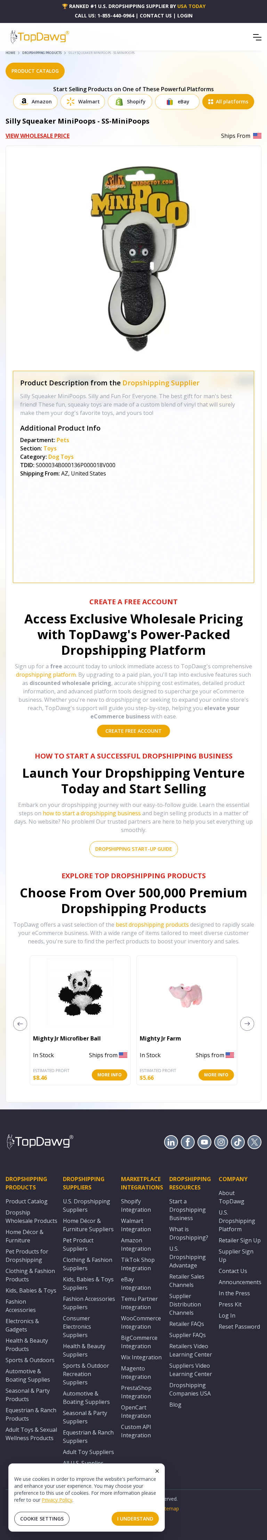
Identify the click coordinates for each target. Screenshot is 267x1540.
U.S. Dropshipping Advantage (187, 1257)
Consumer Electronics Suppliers (77, 1326)
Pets (63, 440)
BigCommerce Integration (139, 1342)
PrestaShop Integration (136, 1392)
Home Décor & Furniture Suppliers (88, 1225)
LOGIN (185, 15)
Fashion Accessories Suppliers (89, 1303)
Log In (227, 1315)
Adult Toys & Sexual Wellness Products (31, 1434)
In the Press (234, 1293)
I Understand (135, 1518)
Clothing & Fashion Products (30, 1275)
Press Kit (230, 1304)
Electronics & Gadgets (22, 1325)
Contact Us (233, 1271)
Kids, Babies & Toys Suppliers (88, 1283)
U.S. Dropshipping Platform (237, 1221)
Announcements (240, 1282)
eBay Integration (136, 1283)
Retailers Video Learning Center (190, 1350)
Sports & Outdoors (30, 1360)
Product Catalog (27, 1201)
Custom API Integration (136, 1431)
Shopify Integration (136, 1205)
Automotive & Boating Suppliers (86, 1398)
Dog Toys (61, 457)
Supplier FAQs (187, 1335)
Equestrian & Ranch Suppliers (88, 1437)
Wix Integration (141, 1357)
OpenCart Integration (136, 1412)
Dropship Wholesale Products (31, 1217)
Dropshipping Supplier (161, 382)
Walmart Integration (136, 1225)
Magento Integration (136, 1373)
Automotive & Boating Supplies (28, 1375)
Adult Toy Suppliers (88, 1452)
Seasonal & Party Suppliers (85, 1417)
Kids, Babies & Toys (31, 1290)
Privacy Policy (57, 1499)
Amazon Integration (136, 1244)
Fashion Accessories (21, 1306)
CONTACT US (156, 15)
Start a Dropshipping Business (187, 1209)
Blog (175, 1404)
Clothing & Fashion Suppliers (87, 1264)
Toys (50, 448)
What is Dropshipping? (188, 1233)
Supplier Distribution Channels (185, 1304)
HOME (10, 52)
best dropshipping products (152, 924)
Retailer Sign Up (240, 1240)
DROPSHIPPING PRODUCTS (42, 52)
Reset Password (239, 1326)
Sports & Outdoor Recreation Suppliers (86, 1374)
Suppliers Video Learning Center (190, 1370)
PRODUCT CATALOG (35, 71)
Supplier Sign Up (236, 1256)
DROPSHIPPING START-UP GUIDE (133, 849)
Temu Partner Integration (139, 1303)
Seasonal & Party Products (28, 1395)
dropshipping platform (46, 674)
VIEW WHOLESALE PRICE (38, 136)
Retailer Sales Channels (186, 1281)
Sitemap (170, 1508)
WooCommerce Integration (141, 1322)
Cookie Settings (42, 1518)
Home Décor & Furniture (24, 1236)
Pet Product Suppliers (78, 1244)
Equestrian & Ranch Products (31, 1414)
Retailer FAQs (186, 1324)
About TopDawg (231, 1197)
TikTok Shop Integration (138, 1264)
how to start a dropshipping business (92, 813)
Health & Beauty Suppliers (84, 1350)
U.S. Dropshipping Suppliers (86, 1205)
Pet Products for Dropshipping (27, 1256)
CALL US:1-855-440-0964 (104, 15)
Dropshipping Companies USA (190, 1389)
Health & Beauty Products (27, 1345)
